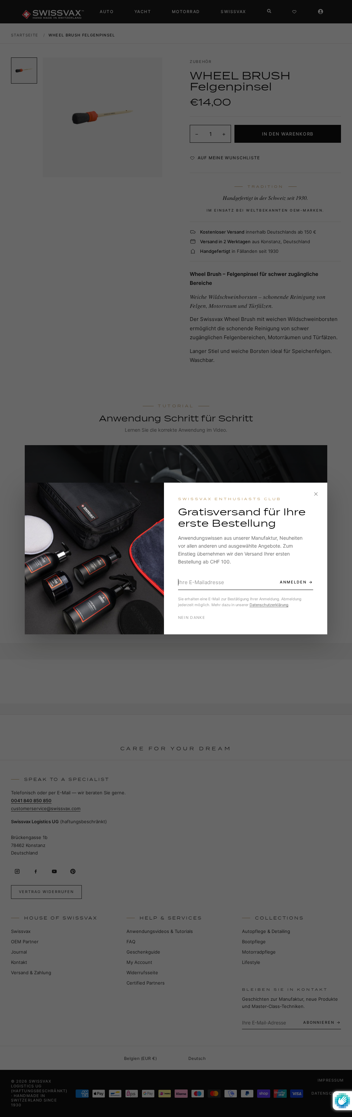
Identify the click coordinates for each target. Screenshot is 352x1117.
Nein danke (191, 617)
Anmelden (293, 582)
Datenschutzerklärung (269, 604)
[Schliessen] (315, 494)
